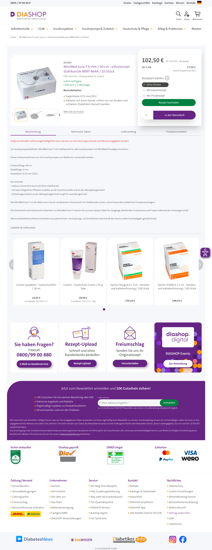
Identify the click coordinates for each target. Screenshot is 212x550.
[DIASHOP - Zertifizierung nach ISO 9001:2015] (22, 457)
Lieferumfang (128, 131)
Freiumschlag (20, 502)
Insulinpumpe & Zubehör (98, 29)
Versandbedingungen (24, 491)
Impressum (175, 524)
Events (127, 3)
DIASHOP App (137, 507)
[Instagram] (173, 539)
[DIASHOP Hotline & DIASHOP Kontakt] (34, 347)
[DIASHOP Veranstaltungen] (178, 347)
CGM (41, 29)
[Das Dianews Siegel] (70, 457)
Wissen (180, 3)
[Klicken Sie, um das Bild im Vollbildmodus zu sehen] (36, 83)
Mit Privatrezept (156, 95)
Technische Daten (81, 131)
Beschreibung (33, 131)
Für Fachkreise (98, 518)
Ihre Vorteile (58, 491)
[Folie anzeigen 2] (108, 309)
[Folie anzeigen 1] (104, 309)
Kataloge (157, 3)
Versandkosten (20, 486)
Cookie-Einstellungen (181, 491)
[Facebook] (183, 539)
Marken (196, 29)
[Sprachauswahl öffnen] (199, 2)
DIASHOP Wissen (100, 507)
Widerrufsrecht (177, 507)
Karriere (169, 3)
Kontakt (191, 3)
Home (13, 37)
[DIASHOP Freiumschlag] (130, 347)
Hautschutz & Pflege (136, 29)
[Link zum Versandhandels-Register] (115, 457)
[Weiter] (59, 115)
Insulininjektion (63, 29)
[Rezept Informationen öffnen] (167, 78)
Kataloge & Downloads (143, 491)
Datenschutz (176, 486)
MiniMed (68, 62)
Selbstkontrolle (20, 29)
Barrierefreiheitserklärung (183, 502)
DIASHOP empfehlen (141, 502)
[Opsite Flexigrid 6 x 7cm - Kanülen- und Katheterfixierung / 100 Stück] (130, 271)
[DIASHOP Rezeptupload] (82, 347)
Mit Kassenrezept (156, 90)
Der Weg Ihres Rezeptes (103, 486)
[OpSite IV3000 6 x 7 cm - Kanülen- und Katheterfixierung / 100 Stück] (177, 271)
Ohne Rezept (154, 84)
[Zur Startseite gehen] (28, 16)
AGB (171, 518)
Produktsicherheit (176, 131)
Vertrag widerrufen (179, 513)
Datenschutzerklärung (70, 434)
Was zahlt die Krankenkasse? (106, 497)
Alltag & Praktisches (170, 29)
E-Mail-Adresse (103, 397)
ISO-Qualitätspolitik (101, 502)
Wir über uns (58, 497)
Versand (186, 61)
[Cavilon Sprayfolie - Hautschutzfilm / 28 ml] (36, 271)
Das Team (56, 502)
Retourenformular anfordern (28, 507)
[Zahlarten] (178, 457)
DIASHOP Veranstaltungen (66, 518)
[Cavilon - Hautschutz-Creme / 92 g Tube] (83, 271)
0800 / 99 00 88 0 (20, 3)
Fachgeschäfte (142, 3)
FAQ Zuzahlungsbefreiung (105, 491)
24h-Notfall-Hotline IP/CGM (146, 513)
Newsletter (136, 497)
